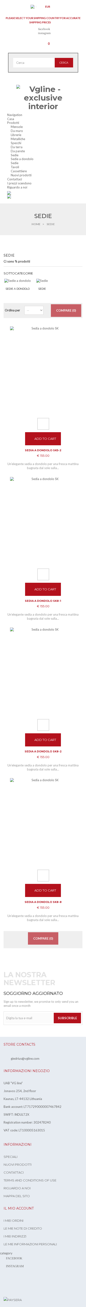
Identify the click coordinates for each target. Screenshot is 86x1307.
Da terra (16, 147)
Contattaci (14, 1172)
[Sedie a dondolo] (17, 281)
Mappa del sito (17, 1196)
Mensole (17, 127)
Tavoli (15, 167)
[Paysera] (13, 1300)
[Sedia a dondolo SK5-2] (43, 370)
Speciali (10, 1157)
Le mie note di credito (23, 1228)
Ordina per (12, 310)
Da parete (18, 151)
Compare (43, 424)
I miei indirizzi (15, 1236)
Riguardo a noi (17, 1188)
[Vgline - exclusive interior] (43, 98)
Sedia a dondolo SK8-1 (43, 600)
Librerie (16, 135)
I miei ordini (13, 1220)
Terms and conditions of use (30, 1180)
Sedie (14, 155)
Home (36, 224)
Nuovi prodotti (21, 175)
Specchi (16, 143)
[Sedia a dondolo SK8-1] (43, 521)
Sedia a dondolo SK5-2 (43, 450)
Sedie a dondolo (22, 159)
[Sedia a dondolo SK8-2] (43, 671)
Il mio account (19, 1208)
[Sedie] (42, 281)
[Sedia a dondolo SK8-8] (43, 822)
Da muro (17, 131)
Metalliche (18, 139)
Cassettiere (19, 171)
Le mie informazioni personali (30, 1244)
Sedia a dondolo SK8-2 (43, 751)
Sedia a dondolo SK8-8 (43, 902)
